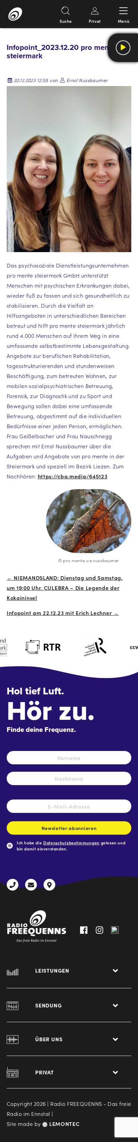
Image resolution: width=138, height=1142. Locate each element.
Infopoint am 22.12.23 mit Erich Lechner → (63, 612)
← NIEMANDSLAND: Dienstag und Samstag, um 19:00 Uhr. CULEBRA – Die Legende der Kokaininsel (65, 587)
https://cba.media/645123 (73, 476)
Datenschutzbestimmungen (71, 842)
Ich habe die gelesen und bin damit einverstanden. (71, 845)
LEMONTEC (63, 1123)
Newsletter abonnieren (69, 828)
